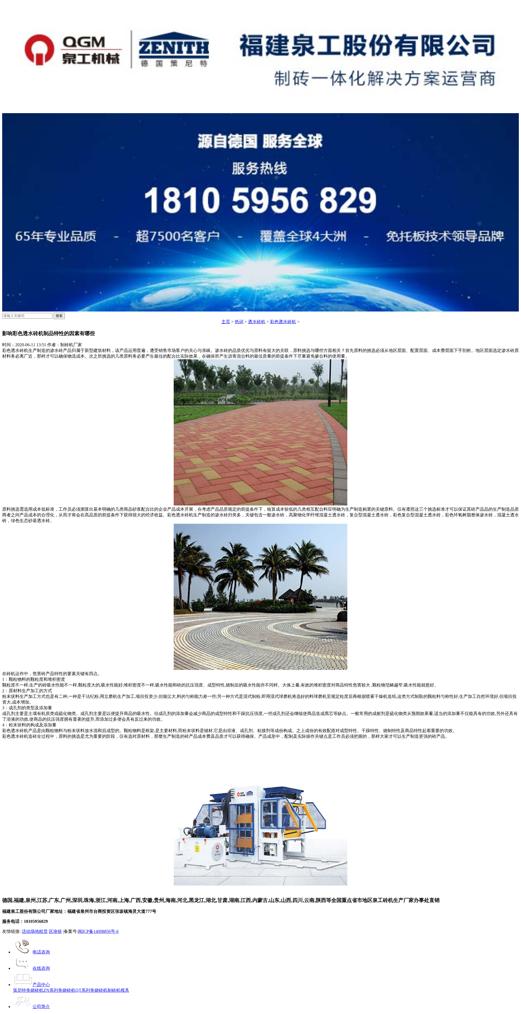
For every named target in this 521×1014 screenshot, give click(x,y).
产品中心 (41, 984)
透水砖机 (256, 321)
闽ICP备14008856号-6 (98, 931)
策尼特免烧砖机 (28, 990)
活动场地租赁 (35, 931)
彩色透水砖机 (283, 321)
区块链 (55, 931)
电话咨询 (41, 952)
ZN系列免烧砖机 (59, 990)
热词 (239, 321)
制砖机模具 (118, 990)
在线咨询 (41, 968)
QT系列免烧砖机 (91, 990)
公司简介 (41, 1006)
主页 (225, 321)
